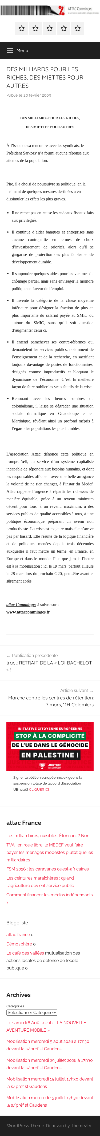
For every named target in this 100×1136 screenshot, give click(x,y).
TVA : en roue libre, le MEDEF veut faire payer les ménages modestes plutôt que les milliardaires (49, 852)
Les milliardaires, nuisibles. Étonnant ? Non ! (48, 835)
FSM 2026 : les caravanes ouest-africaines (47, 869)
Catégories (15, 1006)
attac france (18, 934)
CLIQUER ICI (39, 789)
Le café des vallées (25, 953)
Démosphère (19, 944)
